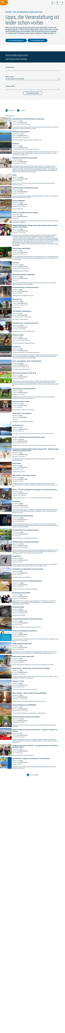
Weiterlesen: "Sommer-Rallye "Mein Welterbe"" (30, 254)
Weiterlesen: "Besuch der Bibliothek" (30, 205)
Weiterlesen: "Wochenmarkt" (30, 507)
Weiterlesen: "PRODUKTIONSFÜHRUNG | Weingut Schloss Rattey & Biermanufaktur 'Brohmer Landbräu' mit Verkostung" (30, 235)
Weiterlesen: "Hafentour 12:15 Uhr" (30, 685)
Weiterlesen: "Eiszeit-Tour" (30, 149)
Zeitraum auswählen (9, 76)
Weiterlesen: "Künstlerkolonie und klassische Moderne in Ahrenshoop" (30, 123)
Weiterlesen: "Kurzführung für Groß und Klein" (30, 598)
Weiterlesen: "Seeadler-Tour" (30, 352)
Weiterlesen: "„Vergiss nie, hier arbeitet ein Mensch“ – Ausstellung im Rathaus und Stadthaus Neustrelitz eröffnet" (30, 750)
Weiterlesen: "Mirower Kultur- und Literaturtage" (30, 418)
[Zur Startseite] (4, 3)
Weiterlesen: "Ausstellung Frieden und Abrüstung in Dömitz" (30, 192)
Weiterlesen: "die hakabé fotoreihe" (30, 611)
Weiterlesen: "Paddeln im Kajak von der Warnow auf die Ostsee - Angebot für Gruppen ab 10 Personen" (30, 736)
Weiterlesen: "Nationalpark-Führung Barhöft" (30, 136)
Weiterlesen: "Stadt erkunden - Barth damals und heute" (30, 481)
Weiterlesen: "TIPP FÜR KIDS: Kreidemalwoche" (30, 315)
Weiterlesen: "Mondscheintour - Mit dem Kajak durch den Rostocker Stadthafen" (30, 673)
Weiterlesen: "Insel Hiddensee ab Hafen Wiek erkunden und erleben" (30, 573)
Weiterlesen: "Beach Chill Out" (30, 468)
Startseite (8, 12)
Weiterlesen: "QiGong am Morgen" (30, 339)
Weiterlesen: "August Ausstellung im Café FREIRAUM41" (30, 709)
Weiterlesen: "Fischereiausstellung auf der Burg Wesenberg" (30, 292)
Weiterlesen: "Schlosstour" (30, 267)
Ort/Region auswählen (10, 86)
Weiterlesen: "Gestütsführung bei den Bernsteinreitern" (30, 393)
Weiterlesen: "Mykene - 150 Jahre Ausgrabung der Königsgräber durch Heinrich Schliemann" (30, 494)
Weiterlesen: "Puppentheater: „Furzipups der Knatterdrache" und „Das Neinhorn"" (30, 763)
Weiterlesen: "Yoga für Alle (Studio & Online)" (30, 406)
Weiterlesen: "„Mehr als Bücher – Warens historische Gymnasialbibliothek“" (30, 697)
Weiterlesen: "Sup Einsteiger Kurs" (30, 429)
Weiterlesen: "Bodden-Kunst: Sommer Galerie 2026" (30, 661)
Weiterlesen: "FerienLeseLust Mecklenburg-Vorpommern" (30, 635)
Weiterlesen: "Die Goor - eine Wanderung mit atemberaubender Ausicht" (30, 441)
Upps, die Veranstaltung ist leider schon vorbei (27, 12)
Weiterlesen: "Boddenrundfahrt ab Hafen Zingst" (30, 648)
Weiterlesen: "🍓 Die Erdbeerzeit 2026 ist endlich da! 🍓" (30, 379)
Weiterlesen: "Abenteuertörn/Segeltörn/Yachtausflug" (30, 279)
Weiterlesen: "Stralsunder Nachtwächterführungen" (30, 521)
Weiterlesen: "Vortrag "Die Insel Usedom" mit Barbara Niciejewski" (30, 585)
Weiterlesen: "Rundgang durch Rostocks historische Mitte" (30, 164)
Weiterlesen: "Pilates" (30, 179)
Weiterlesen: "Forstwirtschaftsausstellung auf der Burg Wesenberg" (30, 623)
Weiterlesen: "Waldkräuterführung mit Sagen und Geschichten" (30, 721)
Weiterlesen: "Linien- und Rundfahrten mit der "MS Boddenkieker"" (30, 365)
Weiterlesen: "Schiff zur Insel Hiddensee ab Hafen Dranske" (30, 217)
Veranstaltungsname (9, 67)
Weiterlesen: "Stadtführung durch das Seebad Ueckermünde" (30, 547)
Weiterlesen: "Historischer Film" (30, 303)
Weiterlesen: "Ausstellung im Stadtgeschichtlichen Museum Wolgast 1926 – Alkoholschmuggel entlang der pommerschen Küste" (30, 454)
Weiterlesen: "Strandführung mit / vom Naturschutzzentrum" (30, 327)
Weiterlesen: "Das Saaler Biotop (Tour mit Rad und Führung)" (30, 534)
